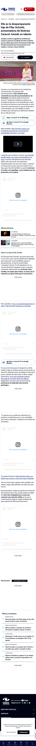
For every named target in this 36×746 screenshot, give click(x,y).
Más (32, 744)
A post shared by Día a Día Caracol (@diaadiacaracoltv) (18, 549)
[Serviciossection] (33, 714)
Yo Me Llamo (9, 634)
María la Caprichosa (11, 625)
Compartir (26, 57)
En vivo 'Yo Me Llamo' (8, 14)
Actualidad (11, 19)
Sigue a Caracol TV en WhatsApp (17, 117)
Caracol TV (4, 19)
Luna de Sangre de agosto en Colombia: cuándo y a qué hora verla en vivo (23, 235)
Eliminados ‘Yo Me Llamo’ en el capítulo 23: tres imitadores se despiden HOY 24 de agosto (19, 638)
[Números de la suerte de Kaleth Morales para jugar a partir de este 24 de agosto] (5, 242)
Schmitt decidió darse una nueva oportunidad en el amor (17, 157)
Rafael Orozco (9, 616)
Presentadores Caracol (20, 580)
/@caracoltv (10, 57)
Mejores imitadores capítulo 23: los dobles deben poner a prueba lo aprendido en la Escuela (19, 657)
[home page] (8, 9)
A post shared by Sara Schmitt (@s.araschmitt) (18, 220)
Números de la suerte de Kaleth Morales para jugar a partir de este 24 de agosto (22, 244)
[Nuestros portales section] (33, 710)
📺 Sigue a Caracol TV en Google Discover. (18, 123)
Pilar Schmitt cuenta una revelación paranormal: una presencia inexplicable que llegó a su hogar (15, 131)
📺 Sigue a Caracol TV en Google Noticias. (18, 362)
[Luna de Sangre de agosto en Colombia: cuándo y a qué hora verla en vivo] (5, 233)
